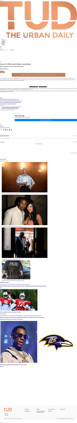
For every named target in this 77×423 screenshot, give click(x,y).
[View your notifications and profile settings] (1, 47)
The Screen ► (4, 42)
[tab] (2, 142)
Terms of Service (51, 409)
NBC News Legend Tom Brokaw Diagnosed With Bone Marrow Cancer (11, 100)
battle (1, 127)
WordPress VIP (63, 418)
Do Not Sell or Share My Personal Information (41, 412)
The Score (3, 43)
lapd (7, 127)
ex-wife (5, 127)
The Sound (3, 41)
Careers (38, 409)
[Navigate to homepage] (38, 19)
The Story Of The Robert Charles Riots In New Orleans (10, 107)
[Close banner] (64, 73)
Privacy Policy (62, 409)
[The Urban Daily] (8, 411)
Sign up (75, 135)
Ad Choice (50, 411)
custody (3, 127)
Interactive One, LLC (12, 418)
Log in (73, 135)
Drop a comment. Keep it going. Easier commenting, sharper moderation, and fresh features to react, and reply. (39, 74)
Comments (1, 70)
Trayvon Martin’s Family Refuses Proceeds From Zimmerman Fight (10, 102)
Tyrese (9, 127)
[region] (38, 144)
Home (3, 39)
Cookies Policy (27, 411)
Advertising (27, 409)
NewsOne (3, 44)
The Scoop (3, 40)
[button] (2, 72)
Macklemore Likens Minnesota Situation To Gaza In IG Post (10, 108)
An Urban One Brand (70, 418)
